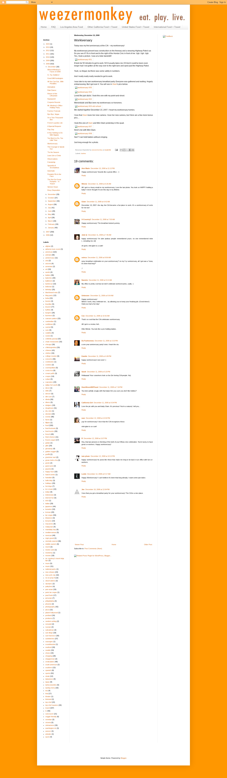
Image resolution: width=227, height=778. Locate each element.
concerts (48, 359)
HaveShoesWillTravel (90, 387)
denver (48, 394)
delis (47, 391)
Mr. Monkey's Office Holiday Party (54, 106)
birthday (48, 289)
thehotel (48, 699)
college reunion (51, 356)
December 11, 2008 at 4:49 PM (99, 356)
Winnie (84, 184)
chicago (48, 344)
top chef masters (51, 705)
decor (47, 388)
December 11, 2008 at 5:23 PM (98, 372)
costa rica (49, 370)
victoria (48, 722)
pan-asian (49, 589)
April (50, 217)
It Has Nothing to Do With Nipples (55, 134)
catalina (48, 333)
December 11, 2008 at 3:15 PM (106, 341)
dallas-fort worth (51, 385)
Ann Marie (86, 168)
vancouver (49, 714)
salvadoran (49, 630)
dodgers (48, 405)
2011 (48, 54)
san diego (49, 633)
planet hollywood (51, 613)
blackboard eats (51, 292)
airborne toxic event (52, 249)
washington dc (50, 728)
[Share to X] (127, 149)
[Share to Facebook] (130, 149)
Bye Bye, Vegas (53, 114)
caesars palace (51, 318)
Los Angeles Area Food (71, 27)
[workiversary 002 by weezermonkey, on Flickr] (83, 99)
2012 (48, 50)
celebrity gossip (51, 339)
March (50, 221)
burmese (48, 315)
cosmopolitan (50, 368)
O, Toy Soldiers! (53, 75)
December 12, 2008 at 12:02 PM (98, 418)
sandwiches (49, 639)
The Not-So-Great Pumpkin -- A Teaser (54, 181)
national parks (50, 569)
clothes (48, 353)
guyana (48, 469)
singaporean (50, 659)
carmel (47, 327)
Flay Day (50, 129)
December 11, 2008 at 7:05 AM (103, 219)
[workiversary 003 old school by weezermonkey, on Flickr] (88, 106)
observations (50, 581)
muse (47, 563)
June (50, 211)
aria (46, 260)
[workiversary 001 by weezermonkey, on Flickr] (83, 59)
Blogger (123, 758)
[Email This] (121, 149)
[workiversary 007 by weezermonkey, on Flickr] (83, 126)
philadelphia (49, 601)
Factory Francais (53, 111)
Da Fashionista (88, 341)
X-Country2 (86, 219)
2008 (48, 64)
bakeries (48, 278)
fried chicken (50, 437)
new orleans (50, 572)
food (47, 425)
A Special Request (54, 126)
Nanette (85, 280)
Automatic (51, 171)
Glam (114, 84)
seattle (47, 650)
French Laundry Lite (55, 123)
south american (51, 665)
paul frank (49, 595)
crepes (48, 376)
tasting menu (50, 688)
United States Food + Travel (135, 27)
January (51, 228)
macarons (49, 524)
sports (47, 673)
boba (47, 298)
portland (48, 615)
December (52, 67)
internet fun (49, 498)
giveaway (49, 449)
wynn (47, 737)
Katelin (84, 356)
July (49, 208)
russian (48, 627)
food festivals (50, 428)
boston (47, 301)
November (52, 194)
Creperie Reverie (53, 102)
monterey (49, 553)
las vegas (49, 515)
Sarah (84, 372)
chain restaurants (52, 342)
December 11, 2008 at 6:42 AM (98, 202)
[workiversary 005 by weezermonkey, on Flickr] (83, 87)
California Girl (87, 403)
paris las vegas (51, 592)
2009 (48, 60)
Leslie (84, 474)
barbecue (49, 284)
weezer (48, 731)
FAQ (53, 27)
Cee (83, 316)
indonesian (49, 495)
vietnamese (49, 725)
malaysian (49, 527)
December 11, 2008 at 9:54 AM (101, 295)
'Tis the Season (53, 152)
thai (46, 693)
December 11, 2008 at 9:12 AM (100, 280)
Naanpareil (51, 99)
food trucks (49, 431)
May (50, 214)
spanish (48, 670)
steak (47, 676)
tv (46, 711)
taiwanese (49, 679)
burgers (48, 313)
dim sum (48, 397)
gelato (47, 443)
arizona (48, 263)
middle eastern (50, 544)
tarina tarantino (51, 685)
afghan (47, 246)
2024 (48, 44)
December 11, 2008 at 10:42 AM (97, 316)
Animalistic (51, 87)
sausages (49, 641)
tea (46, 691)
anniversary (49, 258)
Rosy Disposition (53, 190)
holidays (48, 483)
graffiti (47, 454)
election (48, 414)
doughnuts (49, 408)
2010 (48, 57)
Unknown (85, 295)
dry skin (48, 411)
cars (47, 330)
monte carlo (49, 550)
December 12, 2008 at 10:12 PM (103, 456)
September (52, 201)
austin (47, 272)
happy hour (49, 472)
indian (47, 492)
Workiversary (52, 144)
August (51, 204)
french (47, 434)
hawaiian (48, 477)
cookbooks (49, 362)
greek (47, 463)
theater (48, 696)
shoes (47, 653)
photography (50, 607)
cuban (47, 379)
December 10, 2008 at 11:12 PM (103, 168)
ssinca (84, 257)
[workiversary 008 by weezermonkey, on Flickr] (83, 133)
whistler (48, 734)
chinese (48, 350)
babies (83, 153)
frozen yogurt (50, 440)
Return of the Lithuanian (52, 95)
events (47, 417)
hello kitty (48, 480)
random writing (50, 621)
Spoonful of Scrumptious (53, 167)
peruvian (48, 598)
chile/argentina (50, 347)
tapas (47, 682)
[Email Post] (116, 150)
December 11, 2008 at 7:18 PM (110, 387)
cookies (48, 365)
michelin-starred (51, 541)
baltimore (48, 281)
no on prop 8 (50, 578)
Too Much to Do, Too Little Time (55, 139)
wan (83, 418)
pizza (47, 610)
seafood (48, 647)
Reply (84, 175)
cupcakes (49, 382)
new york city (50, 575)
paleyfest (48, 586)
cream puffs (49, 373)
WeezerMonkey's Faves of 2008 (54, 71)
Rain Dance (51, 90)
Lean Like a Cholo (54, 155)
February (51, 224)
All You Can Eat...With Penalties (55, 82)
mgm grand (49, 538)
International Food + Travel (167, 27)
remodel (48, 624)
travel (47, 708)
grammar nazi (50, 457)
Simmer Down (52, 187)
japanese (48, 506)
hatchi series (50, 474)
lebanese (48, 518)
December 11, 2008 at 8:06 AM (99, 257)
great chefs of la (51, 460)
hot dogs (48, 486)
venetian (48, 719)
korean (48, 512)
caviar (47, 336)
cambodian (49, 321)
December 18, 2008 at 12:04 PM (97, 489)
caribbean (49, 324)
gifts (46, 446)
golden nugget (50, 451)
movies (48, 555)
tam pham (86, 456)
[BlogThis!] (124, 149)
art (46, 269)
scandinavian (50, 644)
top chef (48, 702)
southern (48, 667)
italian (47, 503)
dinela (47, 399)
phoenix (48, 604)
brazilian (48, 304)
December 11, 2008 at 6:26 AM (99, 184)
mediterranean (50, 532)
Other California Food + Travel (102, 27)
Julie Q (84, 235)
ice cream (49, 489)
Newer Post (79, 544)
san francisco (50, 636)
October (51, 198)
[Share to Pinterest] (133, 149)
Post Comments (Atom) (93, 548)
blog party (49, 295)
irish (46, 500)
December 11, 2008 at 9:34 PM (105, 403)
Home (44, 27)
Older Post (148, 544)
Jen (83, 489)
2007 (48, 232)
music (47, 566)
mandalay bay (50, 529)
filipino (47, 423)
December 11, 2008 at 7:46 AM (99, 235)
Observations (52, 159)
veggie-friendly (50, 716)
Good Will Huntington (55, 78)
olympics (48, 584)
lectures (48, 521)
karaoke (48, 509)
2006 (48, 235)
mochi (47, 547)
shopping (48, 656)
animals (48, 255)
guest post (49, 466)
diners (47, 402)
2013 (48, 47)
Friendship (51, 162)
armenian (48, 266)
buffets (47, 310)
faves (47, 420)
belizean (48, 286)
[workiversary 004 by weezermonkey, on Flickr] (83, 92)
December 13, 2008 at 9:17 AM (98, 474)
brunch (48, 307)
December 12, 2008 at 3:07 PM (95, 438)
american (48, 252)
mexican (48, 535)
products (48, 618)
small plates (49, 662)
